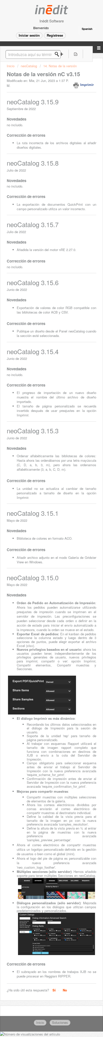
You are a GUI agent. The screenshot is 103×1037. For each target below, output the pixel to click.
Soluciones (60, 1022)
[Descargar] (42, 530)
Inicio (11, 66)
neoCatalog (29, 66)
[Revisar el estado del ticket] (75, 54)
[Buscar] (58, 54)
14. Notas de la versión (60, 66)
